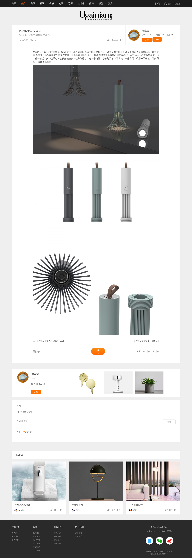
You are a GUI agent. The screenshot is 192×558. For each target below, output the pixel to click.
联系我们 (57, 540)
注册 (178, 4)
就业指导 (36, 540)
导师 (70, 3)
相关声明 (15, 533)
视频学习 (36, 536)
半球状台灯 (77, 505)
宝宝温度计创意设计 (150, 341)
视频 (51, 3)
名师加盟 (78, 536)
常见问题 (57, 533)
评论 (169, 422)
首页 (14, 3)
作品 (23, 3)
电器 (48, 35)
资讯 (33, 3)
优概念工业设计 (165, 551)
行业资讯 (36, 550)
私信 (157, 39)
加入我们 (15, 540)
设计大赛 (36, 543)
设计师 (81, 3)
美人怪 (21, 510)
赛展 (110, 3)
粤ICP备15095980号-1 (159, 554)
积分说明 (57, 536)
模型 (101, 3)
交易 (61, 3)
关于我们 (15, 536)
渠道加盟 (78, 533)
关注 (147, 40)
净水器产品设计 (22, 505)
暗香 (135, 510)
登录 (169, 4)
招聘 (91, 3)
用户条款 (57, 543)
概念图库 (36, 533)
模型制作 (36, 547)
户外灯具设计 (136, 505)
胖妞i (78, 510)
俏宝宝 (145, 30)
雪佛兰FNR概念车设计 (54, 341)
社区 (42, 3)
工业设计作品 (39, 35)
